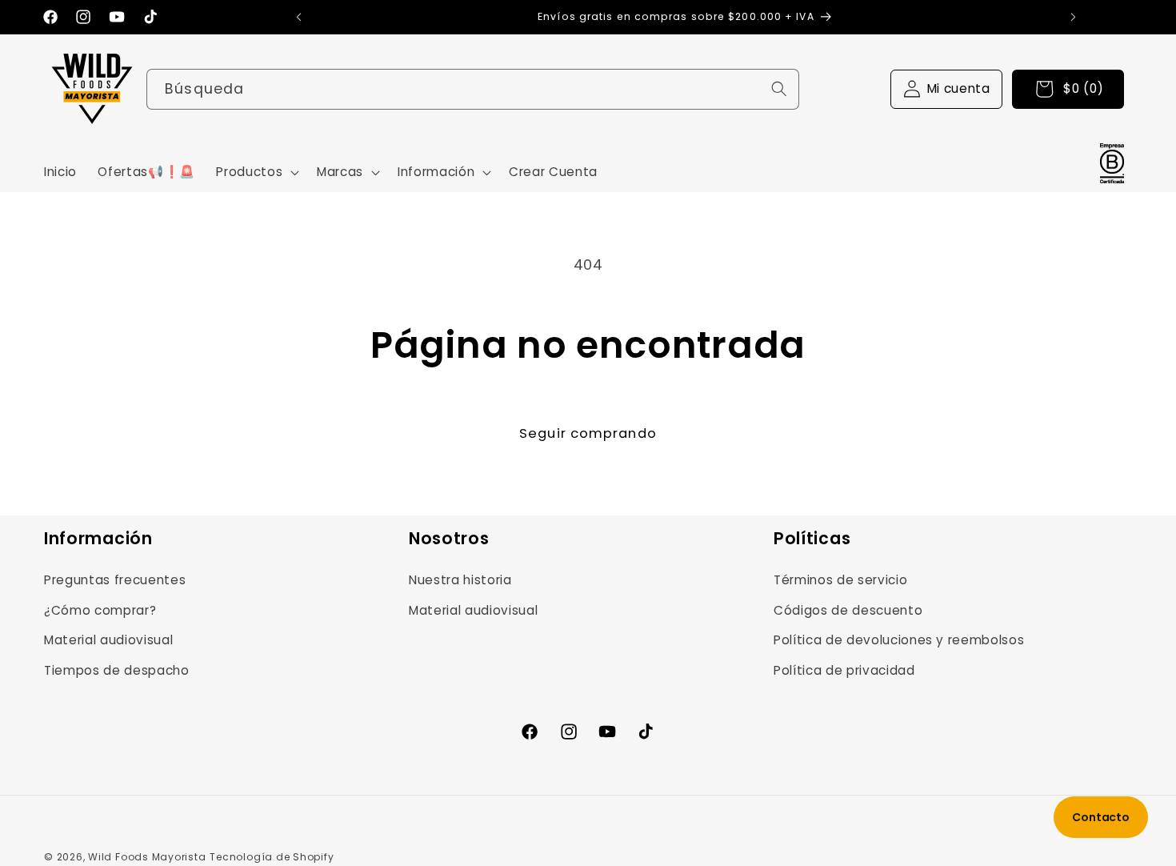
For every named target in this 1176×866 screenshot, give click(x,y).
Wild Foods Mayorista (147, 857)
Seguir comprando (588, 433)
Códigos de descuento (848, 610)
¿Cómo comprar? (100, 610)
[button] (256, 172)
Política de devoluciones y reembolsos (899, 639)
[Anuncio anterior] (298, 17)
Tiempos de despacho (117, 670)
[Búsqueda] (779, 88)
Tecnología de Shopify (272, 857)
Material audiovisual (108, 639)
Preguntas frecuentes (115, 579)
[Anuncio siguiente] (1072, 17)
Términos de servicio (840, 579)
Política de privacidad (844, 670)
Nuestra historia (460, 579)
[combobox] (472, 89)
